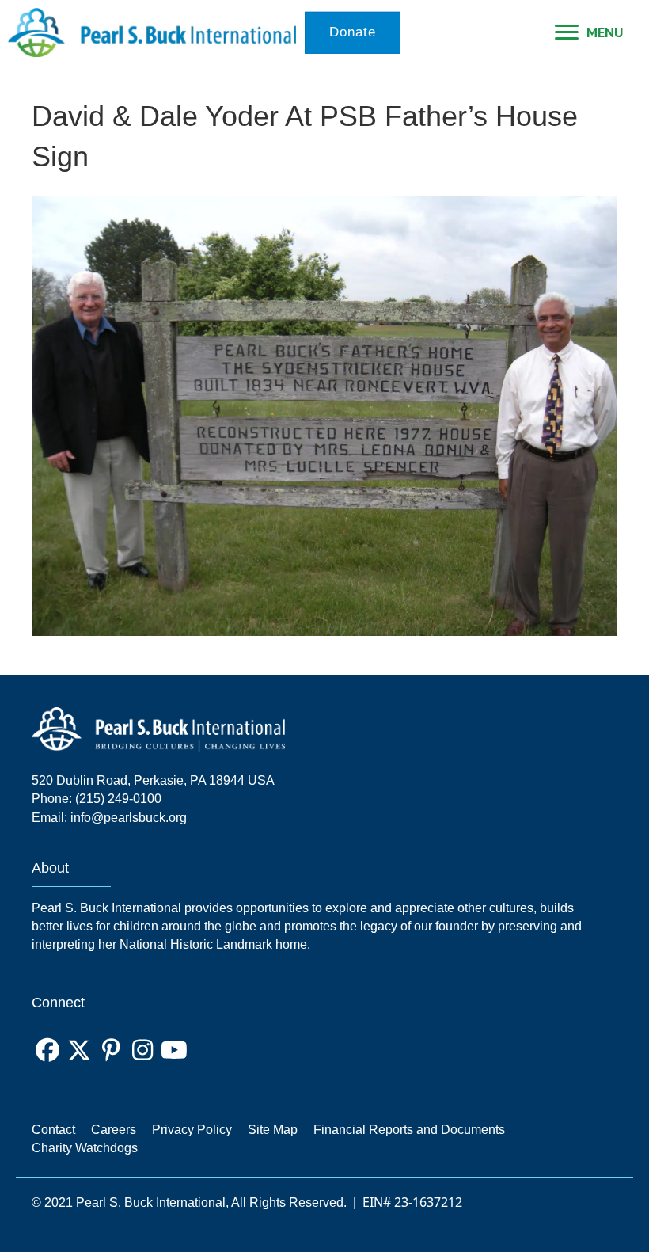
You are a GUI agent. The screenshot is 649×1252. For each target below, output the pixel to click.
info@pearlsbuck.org (128, 817)
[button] (47, 1050)
